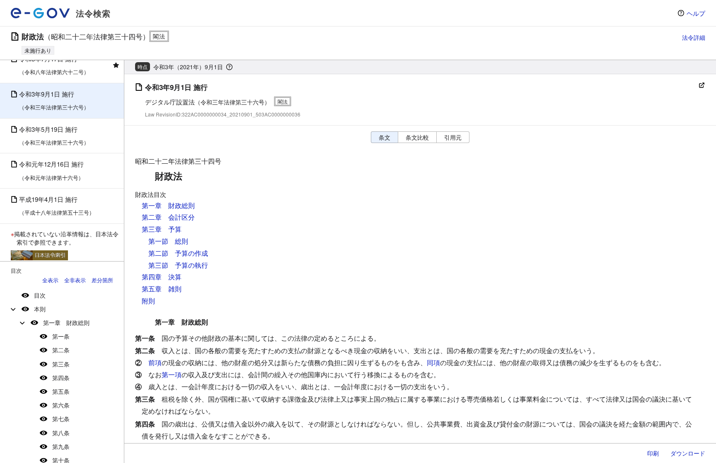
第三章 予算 (161, 229)
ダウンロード (687, 453)
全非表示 (75, 280)
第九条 (61, 446)
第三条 (61, 364)
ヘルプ (696, 13)
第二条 (61, 350)
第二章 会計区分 (168, 217)
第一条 (61, 336)
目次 (40, 295)
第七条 (61, 419)
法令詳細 (693, 37)
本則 (40, 309)
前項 (155, 362)
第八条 (61, 433)
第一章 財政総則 (66, 322)
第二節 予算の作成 (178, 253)
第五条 (61, 391)
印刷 (653, 453)
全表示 (50, 280)
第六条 (61, 405)
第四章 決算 (161, 276)
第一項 (171, 374)
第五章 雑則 (161, 288)
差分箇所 (102, 280)
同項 (433, 362)
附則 (148, 300)
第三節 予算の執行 (178, 265)
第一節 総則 (168, 241)
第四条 (61, 377)
